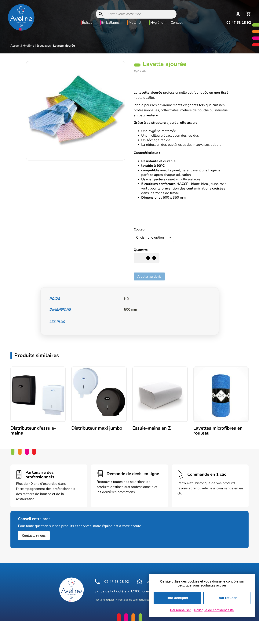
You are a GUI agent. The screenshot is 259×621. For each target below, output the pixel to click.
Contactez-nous (34, 535)
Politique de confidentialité (133, 599)
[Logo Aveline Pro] (71, 589)
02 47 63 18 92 (238, 22)
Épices (87, 22)
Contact (176, 22)
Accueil (15, 46)
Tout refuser (227, 598)
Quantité (141, 249)
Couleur (140, 229)
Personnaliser (180, 610)
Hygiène (156, 22)
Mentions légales (104, 599)
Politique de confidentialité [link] (214, 610)
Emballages (110, 22)
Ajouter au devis (149, 276)
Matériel (135, 22)
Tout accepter (177, 598)
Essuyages (43, 46)
